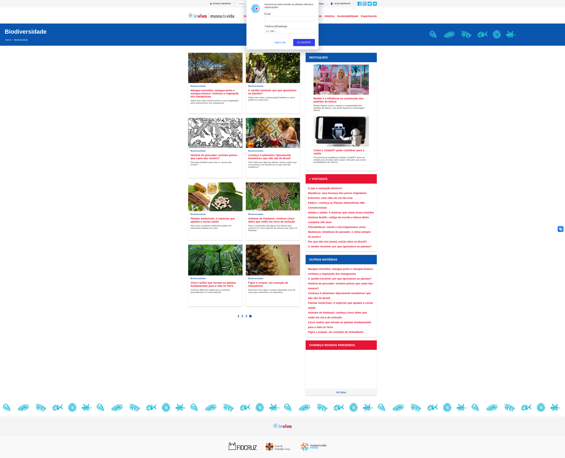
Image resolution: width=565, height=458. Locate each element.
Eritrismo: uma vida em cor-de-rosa (330, 198)
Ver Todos (341, 392)
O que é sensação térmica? (325, 188)
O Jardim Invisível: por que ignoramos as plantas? (340, 246)
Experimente (369, 16)
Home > (9, 40)
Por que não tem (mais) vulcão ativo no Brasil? (337, 241)
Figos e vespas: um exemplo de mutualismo (335, 332)
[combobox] (270, 31)
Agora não (280, 42)
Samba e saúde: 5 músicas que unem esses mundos (341, 212)
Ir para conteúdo (222, 4)
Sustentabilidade (347, 16)
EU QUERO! (304, 42)
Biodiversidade (198, 86)
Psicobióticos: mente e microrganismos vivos (337, 227)
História (329, 16)
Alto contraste (342, 4)
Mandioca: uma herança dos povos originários (337, 193)
